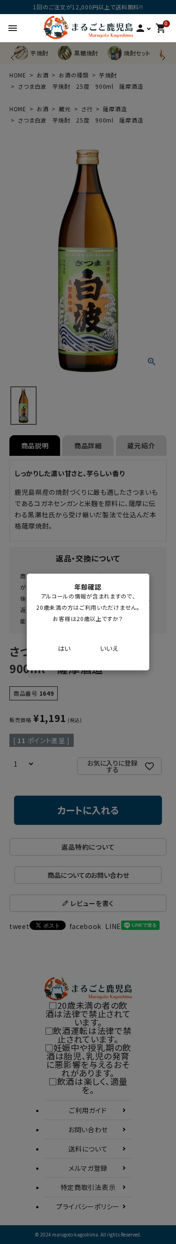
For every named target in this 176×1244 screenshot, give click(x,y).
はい (64, 648)
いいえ (109, 648)
